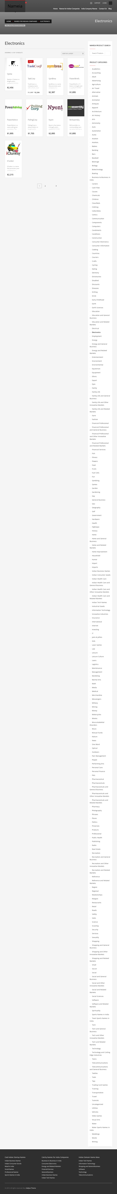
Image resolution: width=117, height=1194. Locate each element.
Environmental (97, 365)
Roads (94, 910)
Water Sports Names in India (100, 1128)
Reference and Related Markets (99, 881)
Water (94, 1123)
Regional (95, 891)
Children (95, 199)
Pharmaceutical (98, 779)
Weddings (96, 1134)
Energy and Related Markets (98, 351)
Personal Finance (98, 771)
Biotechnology (97, 169)
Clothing (95, 207)
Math (94, 684)
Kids (93, 641)
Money (94, 711)
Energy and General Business (98, 345)
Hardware (96, 519)
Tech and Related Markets (97, 1043)
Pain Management (99, 756)
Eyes (93, 384)
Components (97, 222)
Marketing (96, 676)
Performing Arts (98, 764)
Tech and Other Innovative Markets (97, 1036)
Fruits (94, 469)
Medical (95, 691)
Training (95, 1089)
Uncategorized (97, 1104)
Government (96, 515)
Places (94, 818)
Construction (97, 238)
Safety (94, 914)
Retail (94, 906)
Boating (95, 173)
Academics (96, 69)
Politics (94, 822)
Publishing (96, 841)
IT (92, 633)
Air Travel (95, 88)
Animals (95, 96)
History (94, 531)
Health (94, 523)
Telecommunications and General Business (99, 1068)
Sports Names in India (100, 1014)
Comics (94, 215)
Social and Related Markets (98, 991)
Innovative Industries (100, 614)
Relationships (97, 895)
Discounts (96, 284)
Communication (98, 218)
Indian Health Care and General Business (100, 583)
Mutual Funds (97, 733)
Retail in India (9, 1166)
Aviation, (95, 142)
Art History (96, 115)
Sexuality (95, 937)
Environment (97, 361)
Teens (94, 1059)
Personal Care (97, 767)
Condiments (96, 230)
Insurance (96, 618)
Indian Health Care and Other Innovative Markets (100, 590)
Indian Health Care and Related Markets (100, 597)
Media (94, 687)
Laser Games (97, 645)
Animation (96, 100)
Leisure (95, 653)
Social (94, 972)
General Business (98, 500)
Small (94, 965)
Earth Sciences (97, 307)
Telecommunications (100, 1063)
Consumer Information (100, 246)
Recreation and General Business (100, 858)
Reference (96, 877)
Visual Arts (96, 1120)
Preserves (95, 826)
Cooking (95, 249)
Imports (95, 567)
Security (95, 929)
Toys (93, 1081)
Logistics (95, 664)
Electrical (95, 328)
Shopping (95, 941)
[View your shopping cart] (26, 3)
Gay (93, 496)
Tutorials (95, 1100)
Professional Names (11, 1172)
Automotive (96, 131)
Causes (94, 191)
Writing (95, 1142)
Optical (94, 748)
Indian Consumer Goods (101, 575)
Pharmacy (96, 806)
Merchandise (97, 695)
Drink (94, 296)
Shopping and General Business (99, 946)
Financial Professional (100, 423)
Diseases (95, 288)
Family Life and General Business (100, 397)
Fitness (94, 457)
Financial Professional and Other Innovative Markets (99, 436)
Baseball (95, 158)
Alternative (96, 92)
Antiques (95, 104)
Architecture (96, 111)
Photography (97, 810)
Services (95, 933)
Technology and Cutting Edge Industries (100, 1053)
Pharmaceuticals (98, 783)
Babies (94, 146)
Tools (94, 1077)
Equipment (96, 372)
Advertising (96, 81)
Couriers (95, 257)
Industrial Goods (98, 606)
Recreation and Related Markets (100, 871)
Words (94, 1138)
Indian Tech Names (99, 602)
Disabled (95, 280)
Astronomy (96, 123)
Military (95, 703)
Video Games (97, 1116)
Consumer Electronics (100, 242)
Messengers (96, 699)
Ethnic (94, 376)
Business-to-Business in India (100, 178)
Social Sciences (98, 996)
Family (94, 388)
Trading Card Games (100, 1085)
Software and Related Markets (99, 1005)
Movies (94, 718)
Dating (94, 269)
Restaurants (96, 902)
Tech (94, 1025)
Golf (93, 511)
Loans (94, 660)
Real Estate (96, 849)
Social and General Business (98, 977)
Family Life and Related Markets (100, 410)
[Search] (107, 53)
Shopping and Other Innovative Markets (99, 953)
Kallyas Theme (31, 1188)
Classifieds (96, 203)
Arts (93, 119)
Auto (94, 127)
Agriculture (96, 84)
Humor (94, 559)
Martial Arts (96, 680)
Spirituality (96, 1010)
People (94, 760)
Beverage (95, 162)
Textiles (95, 1073)
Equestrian (96, 369)
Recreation (96, 853)
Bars (93, 154)
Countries (95, 253)
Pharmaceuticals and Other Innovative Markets (99, 794)
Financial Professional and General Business (99, 428)
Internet (95, 626)
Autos (94, 135)
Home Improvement (99, 552)
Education (96, 311)
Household (96, 556)
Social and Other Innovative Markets (97, 984)
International (97, 622)
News (94, 740)
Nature (94, 736)
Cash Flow (96, 188)
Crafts (94, 261)
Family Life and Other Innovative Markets (99, 403)
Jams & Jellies (97, 637)
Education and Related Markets (99, 323)
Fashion (95, 419)
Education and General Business (100, 316)
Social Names (9, 1169)
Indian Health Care (99, 579)
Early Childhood (98, 300)
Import (94, 563)
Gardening (96, 492)
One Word (96, 744)
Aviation (95, 139)
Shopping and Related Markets (99, 959)
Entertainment (97, 357)
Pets (93, 775)
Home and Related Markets (98, 546)
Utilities (95, 1108)
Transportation (97, 1092)
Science (95, 922)
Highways (95, 527)
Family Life (96, 392)
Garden (95, 488)
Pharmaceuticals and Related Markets (99, 801)
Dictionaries (96, 276)
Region (94, 887)
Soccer (94, 969)
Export (94, 380)
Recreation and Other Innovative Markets (99, 864)
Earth (94, 304)
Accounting (96, 73)
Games (94, 484)
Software (95, 1000)
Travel (94, 1096)
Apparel (95, 108)
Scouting (95, 926)
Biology (94, 166)
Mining (94, 707)
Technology (96, 1048)
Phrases (95, 814)
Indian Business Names (101, 571)
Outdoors (95, 752)
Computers (96, 226)
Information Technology (101, 610)
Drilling (95, 292)
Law (93, 649)
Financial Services (99, 449)
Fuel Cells (95, 473)
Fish (93, 453)
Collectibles (96, 211)
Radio (94, 845)
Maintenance (97, 668)
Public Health (97, 837)
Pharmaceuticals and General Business (99, 788)
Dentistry (95, 273)
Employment (97, 336)
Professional (96, 834)
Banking (95, 150)
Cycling (94, 265)
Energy (94, 340)
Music (94, 729)
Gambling (95, 480)
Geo (93, 504)
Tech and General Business (98, 1030)
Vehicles (95, 1112)
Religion (95, 899)
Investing (95, 629)
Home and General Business (98, 539)
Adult (94, 77)
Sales (94, 918)
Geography (96, 507)
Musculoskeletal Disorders (97, 723)
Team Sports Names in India (99, 1019)
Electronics (96, 332)
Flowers (95, 461)
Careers (95, 184)
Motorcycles (96, 714)
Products (95, 830)
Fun (93, 477)
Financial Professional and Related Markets (99, 444)
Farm (94, 415)
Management (97, 672)
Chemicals (96, 195)
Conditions (96, 234)
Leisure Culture (98, 656)
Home (94, 535)
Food (94, 465)
